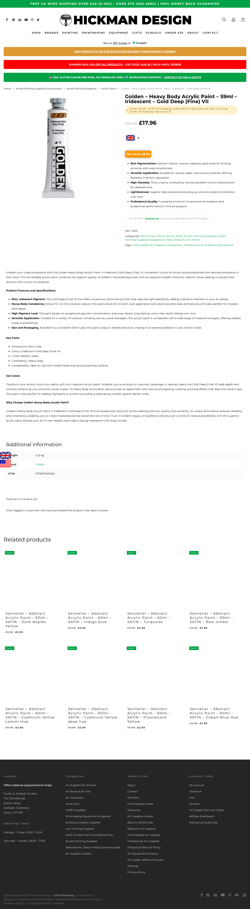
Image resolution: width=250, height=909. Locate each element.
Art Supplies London (79, 853)
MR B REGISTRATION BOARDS (118, 51)
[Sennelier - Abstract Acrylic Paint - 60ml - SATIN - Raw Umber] (215, 576)
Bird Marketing (64, 895)
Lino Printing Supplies (80, 828)
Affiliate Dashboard (201, 816)
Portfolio (133, 797)
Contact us (152, 218)
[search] (224, 20)
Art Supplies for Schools (81, 785)
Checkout (195, 791)
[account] (233, 20)
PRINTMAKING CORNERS (159, 51)
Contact (132, 791)
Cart (192, 797)
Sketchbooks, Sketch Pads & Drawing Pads (93, 847)
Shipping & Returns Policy (144, 847)
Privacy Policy (136, 872)
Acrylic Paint (108, 88)
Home (7, 88)
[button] (24, 730)
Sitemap (132, 866)
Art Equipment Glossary (142, 853)
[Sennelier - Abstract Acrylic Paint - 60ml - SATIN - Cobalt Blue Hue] (215, 672)
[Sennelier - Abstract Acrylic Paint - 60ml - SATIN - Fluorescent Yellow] (152, 672)
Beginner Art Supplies (141, 828)
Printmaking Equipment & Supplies (88, 816)
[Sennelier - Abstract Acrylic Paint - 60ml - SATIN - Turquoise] (152, 576)
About (131, 785)
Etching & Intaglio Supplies (83, 822)
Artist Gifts (72, 804)
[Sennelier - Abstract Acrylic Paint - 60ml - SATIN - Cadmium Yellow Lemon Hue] (30, 672)
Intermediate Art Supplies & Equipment (157, 245)
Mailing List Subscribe (203, 822)
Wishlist (194, 804)
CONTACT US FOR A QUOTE (182, 77)
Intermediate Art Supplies (143, 835)
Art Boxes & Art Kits (78, 791)
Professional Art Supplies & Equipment (208, 245)
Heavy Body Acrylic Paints (183, 239)
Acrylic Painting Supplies (81, 88)
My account (196, 785)
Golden (40, 464)
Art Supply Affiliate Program (145, 859)
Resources (134, 810)
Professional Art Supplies (143, 841)
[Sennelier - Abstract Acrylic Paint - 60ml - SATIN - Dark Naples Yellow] (30, 576)
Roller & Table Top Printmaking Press (89, 835)
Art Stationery (75, 797)
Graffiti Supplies (76, 810)
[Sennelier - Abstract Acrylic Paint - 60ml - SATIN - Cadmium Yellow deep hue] (93, 672)
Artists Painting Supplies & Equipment (39, 88)
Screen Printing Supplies (81, 841)
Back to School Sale (140, 822)
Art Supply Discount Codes (206, 810)
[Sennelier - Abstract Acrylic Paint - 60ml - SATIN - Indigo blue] (93, 576)
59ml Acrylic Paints (152, 236)
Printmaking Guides (140, 804)
